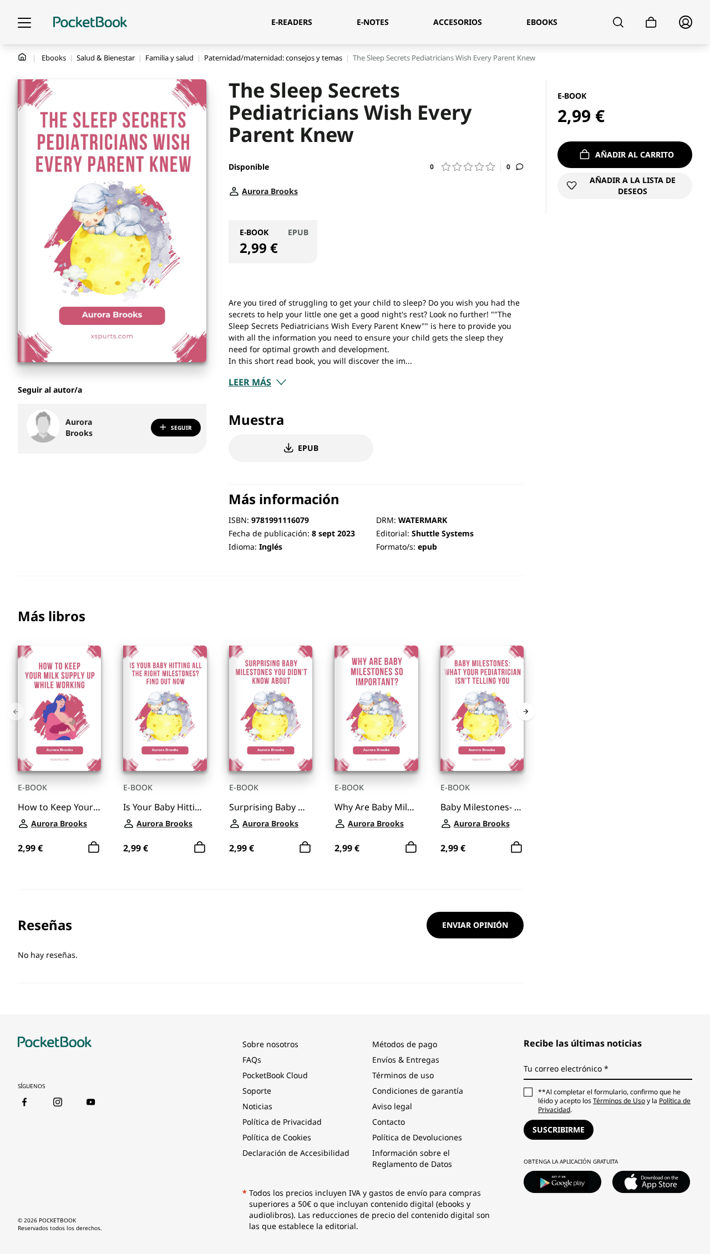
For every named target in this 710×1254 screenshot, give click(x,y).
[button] (465, 166)
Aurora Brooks (79, 427)
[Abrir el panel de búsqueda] (618, 22)
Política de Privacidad (282, 1121)
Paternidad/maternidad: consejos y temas (273, 58)
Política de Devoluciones (417, 1137)
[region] (270, 733)
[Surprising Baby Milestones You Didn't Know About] (270, 708)
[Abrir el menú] (24, 22)
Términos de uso (403, 1075)
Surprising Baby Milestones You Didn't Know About (270, 807)
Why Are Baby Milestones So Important (376, 807)
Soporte (256, 1090)
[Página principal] (90, 22)
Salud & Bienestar (106, 58)
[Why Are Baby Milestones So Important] (376, 708)
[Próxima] (526, 711)
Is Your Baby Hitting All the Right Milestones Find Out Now (164, 807)
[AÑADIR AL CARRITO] (94, 847)
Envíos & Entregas (405, 1059)
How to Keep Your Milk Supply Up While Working (59, 807)
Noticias (257, 1106)
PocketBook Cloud (275, 1075)
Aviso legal (392, 1106)
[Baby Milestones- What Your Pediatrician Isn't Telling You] (482, 708)
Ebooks (54, 58)
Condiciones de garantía (417, 1090)
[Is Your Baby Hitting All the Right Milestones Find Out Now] (164, 708)
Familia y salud (169, 58)
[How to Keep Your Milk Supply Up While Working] (59, 708)
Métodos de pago (404, 1044)
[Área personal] (685, 22)
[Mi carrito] (651, 22)
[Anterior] (15, 711)
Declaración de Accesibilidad (295, 1153)
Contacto (388, 1121)
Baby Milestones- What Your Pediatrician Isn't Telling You (482, 807)
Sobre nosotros (270, 1044)
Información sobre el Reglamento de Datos (412, 1158)
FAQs (251, 1059)
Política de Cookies (276, 1137)
